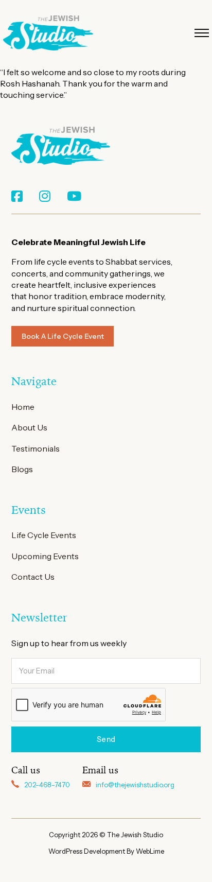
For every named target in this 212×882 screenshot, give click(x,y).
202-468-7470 (47, 785)
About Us (29, 427)
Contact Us (33, 577)
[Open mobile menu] (202, 33)
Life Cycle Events (43, 535)
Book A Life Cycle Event (63, 336)
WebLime (150, 851)
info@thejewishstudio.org (135, 785)
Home (22, 407)
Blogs (22, 469)
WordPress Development (87, 851)
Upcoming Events (45, 556)
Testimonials (35, 448)
